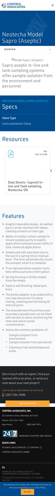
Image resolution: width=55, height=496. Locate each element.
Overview (10, 49)
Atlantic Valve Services (14, 447)
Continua (34, 447)
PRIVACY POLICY (25, 472)
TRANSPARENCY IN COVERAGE (16, 474)
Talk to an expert (27, 403)
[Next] (51, 171)
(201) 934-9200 (15, 395)
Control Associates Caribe (15, 452)
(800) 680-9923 (34, 424)
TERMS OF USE (9, 472)
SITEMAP (36, 474)
